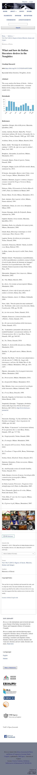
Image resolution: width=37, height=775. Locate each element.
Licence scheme (6, 597)
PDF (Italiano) (9, 536)
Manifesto (8, 15)
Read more (10, 644)
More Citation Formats (10, 553)
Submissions (11, 20)
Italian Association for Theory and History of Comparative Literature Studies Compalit (18, 754)
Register (25, 2)
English (5, 655)
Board (29, 11)
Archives (10, 36)
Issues (21, 11)
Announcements (24, 20)
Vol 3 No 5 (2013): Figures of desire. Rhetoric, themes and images (18, 39)
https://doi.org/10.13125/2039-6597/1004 (18, 68)
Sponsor (18, 15)
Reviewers (28, 15)
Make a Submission (10, 668)
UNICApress (21, 756)
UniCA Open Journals (10, 727)
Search (18, 27)
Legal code (15, 597)
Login (31, 2)
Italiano (5, 658)
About (12, 11)
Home (5, 11)
